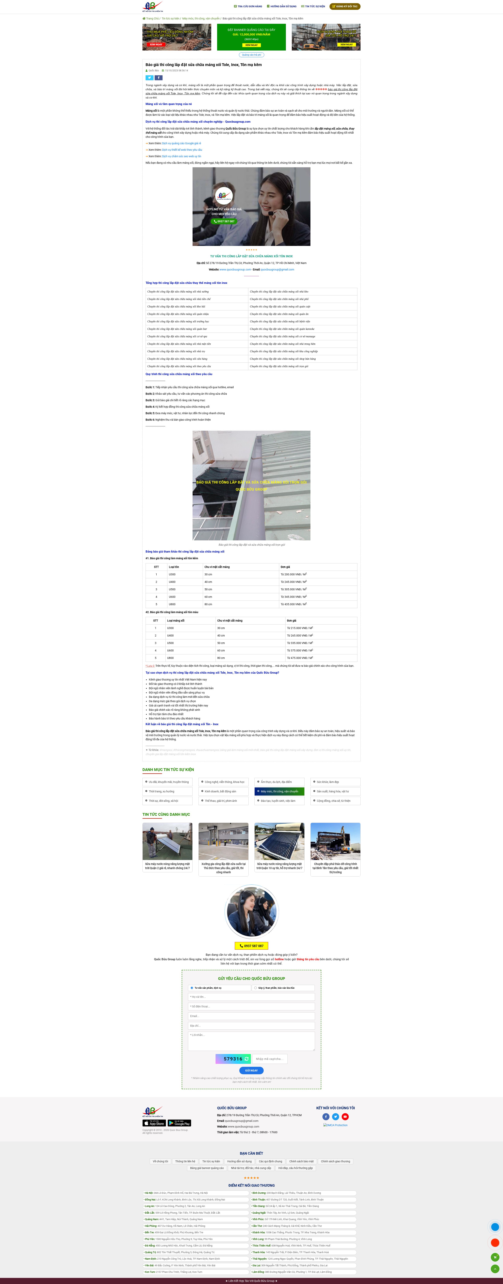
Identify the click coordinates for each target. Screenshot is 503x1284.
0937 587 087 (225, 221)
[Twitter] (335, 1116)
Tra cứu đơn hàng (249, 6)
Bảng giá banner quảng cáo (207, 1168)
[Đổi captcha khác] (247, 1059)
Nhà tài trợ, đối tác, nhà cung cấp (251, 1168)
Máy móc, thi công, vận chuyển (201, 18)
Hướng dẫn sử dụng (283, 6)
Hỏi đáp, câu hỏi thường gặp (295, 1168)
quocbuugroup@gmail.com (277, 269)
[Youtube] (345, 1116)
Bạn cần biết (251, 1153)
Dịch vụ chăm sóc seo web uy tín (181, 156)
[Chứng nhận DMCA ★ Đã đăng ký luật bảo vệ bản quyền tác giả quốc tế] (335, 1125)
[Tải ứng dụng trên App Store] (154, 1123)
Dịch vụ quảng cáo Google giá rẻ (181, 143)
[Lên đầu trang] (495, 1269)
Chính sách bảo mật (301, 1161)
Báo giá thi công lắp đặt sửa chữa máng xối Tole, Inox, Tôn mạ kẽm (263, 18)
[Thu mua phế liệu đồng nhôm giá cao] (176, 37)
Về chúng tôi (160, 1161)
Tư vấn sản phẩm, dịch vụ (207, 988)
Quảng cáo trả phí (251, 54)
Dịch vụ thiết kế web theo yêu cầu (182, 149)
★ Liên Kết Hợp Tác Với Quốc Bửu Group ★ (251, 1280)
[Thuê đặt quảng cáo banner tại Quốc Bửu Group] (251, 37)
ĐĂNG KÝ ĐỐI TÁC (347, 6)
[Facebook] (326, 1116)
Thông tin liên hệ (185, 1161)
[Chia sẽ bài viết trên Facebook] (158, 77)
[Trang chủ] (152, 6)
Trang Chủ (152, 18)
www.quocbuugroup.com (235, 269)
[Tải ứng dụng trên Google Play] (179, 1123)
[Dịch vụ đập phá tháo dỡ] (326, 37)
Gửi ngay (251, 1070)
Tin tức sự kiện (315, 6)
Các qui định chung (270, 1161)
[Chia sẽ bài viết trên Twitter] (149, 77)
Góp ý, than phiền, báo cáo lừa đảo (276, 988)
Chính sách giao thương (335, 1161)
